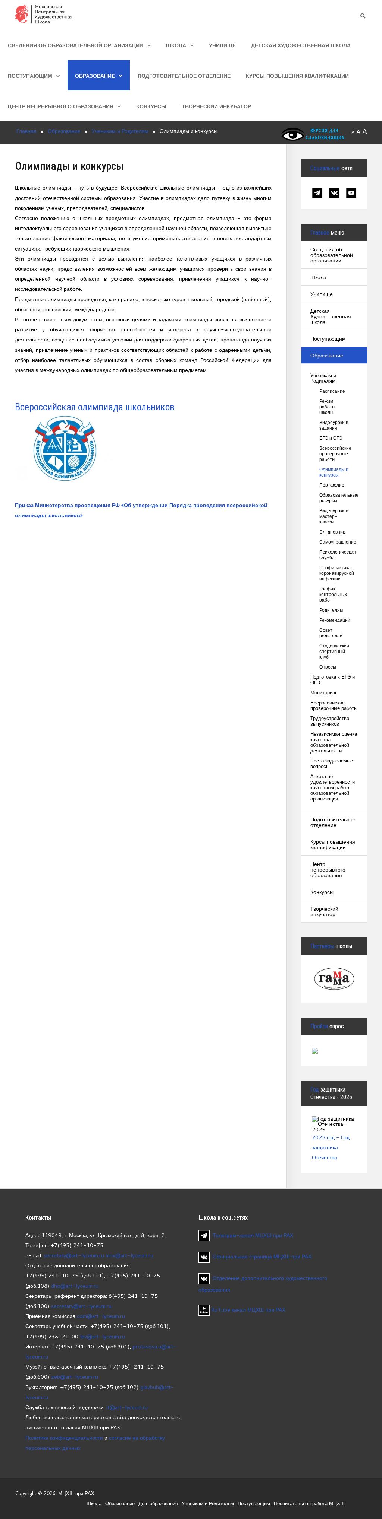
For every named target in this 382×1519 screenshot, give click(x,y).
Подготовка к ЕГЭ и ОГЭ (332, 679)
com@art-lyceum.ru (101, 1316)
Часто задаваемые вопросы (331, 763)
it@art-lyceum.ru (127, 1407)
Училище (222, 45)
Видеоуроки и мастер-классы (333, 516)
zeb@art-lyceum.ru (74, 1377)
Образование (95, 76)
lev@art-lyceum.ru (102, 1336)
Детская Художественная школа (301, 45)
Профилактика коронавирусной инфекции (334, 573)
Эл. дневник (332, 532)
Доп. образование (158, 1503)
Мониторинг (323, 692)
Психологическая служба (334, 554)
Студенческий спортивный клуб (334, 651)
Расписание (332, 391)
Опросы (327, 667)
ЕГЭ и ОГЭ (330, 438)
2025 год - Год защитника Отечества (331, 1147)
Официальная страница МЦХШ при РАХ (262, 1256)
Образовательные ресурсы (334, 497)
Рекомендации (334, 620)
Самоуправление (334, 542)
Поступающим (30, 76)
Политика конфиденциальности (64, 1438)
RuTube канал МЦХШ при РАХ (247, 1309)
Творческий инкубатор (216, 106)
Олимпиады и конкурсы (333, 472)
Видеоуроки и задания (333, 425)
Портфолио (331, 485)
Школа (176, 45)
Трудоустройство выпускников (329, 721)
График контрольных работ (333, 594)
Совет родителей (330, 633)
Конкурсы (151, 106)
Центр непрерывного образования (60, 106)
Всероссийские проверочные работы (334, 453)
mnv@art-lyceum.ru (129, 1255)
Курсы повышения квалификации (297, 76)
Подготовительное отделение (184, 76)
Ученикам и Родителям (323, 378)
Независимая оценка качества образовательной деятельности (333, 742)
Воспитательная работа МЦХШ (309, 1503)
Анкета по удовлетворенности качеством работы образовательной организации (332, 788)
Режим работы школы (327, 406)
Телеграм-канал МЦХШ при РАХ (253, 1235)
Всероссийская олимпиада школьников (95, 407)
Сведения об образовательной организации (75, 45)
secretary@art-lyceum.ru (74, 1255)
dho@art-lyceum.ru (74, 1286)
